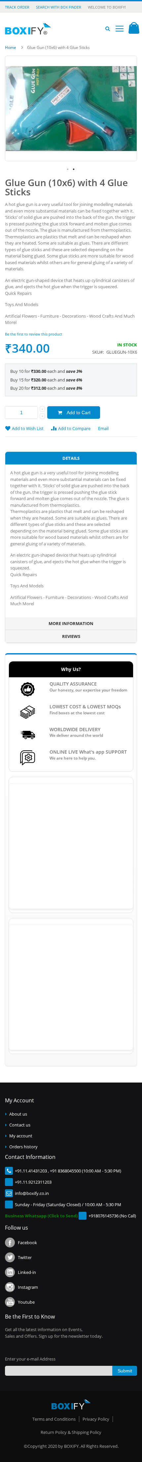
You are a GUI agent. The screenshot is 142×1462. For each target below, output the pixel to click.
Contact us (19, 1125)
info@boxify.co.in (32, 1193)
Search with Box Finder (58, 7)
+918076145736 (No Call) (112, 1216)
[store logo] (28, 29)
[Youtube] (10, 1302)
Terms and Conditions (54, 1419)
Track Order (17, 7)
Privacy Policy (96, 1419)
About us (18, 1114)
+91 (18, 1171)
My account (20, 1136)
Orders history (23, 1147)
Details (71, 458)
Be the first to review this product (33, 334)
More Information (71, 623)
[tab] (71, 458)
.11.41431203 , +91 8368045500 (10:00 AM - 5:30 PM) (71, 1171)
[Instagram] (10, 1287)
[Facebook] (10, 1242)
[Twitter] (10, 1257)
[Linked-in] (10, 1272)
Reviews (71, 636)
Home (10, 47)
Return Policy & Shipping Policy (71, 1432)
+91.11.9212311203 (33, 1182)
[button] (68, 170)
